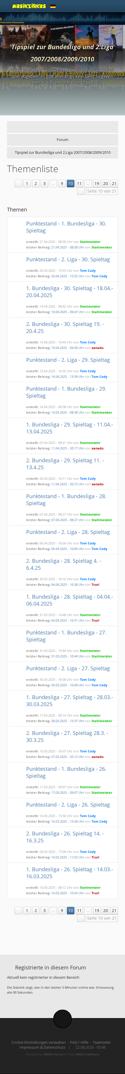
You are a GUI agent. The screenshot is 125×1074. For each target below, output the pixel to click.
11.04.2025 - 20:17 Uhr (67, 448)
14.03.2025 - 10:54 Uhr (67, 893)
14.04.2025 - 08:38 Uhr (67, 412)
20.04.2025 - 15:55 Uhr (67, 276)
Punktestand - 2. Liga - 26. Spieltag (68, 804)
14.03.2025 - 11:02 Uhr (67, 857)
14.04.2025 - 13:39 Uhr (67, 376)
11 (79, 183)
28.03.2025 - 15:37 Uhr (67, 721)
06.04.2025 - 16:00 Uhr (67, 548)
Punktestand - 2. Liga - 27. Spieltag (68, 668)
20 (105, 183)
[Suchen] (99, 6)
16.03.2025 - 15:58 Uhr (67, 821)
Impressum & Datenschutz (42, 1047)
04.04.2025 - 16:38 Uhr (67, 584)
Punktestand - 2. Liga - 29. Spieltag (68, 359)
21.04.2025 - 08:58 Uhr (67, 247)
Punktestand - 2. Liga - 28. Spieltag (68, 531)
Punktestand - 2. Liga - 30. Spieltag (68, 259)
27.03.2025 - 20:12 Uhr (67, 756)
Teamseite (101, 1042)
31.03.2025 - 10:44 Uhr (67, 656)
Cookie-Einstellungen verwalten (38, 1042)
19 (96, 183)
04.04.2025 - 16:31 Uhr (67, 620)
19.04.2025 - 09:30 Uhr (67, 347)
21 (114, 183)
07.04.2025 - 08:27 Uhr (67, 520)
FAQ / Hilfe (79, 1042)
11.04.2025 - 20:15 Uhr (67, 484)
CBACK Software (87, 1054)
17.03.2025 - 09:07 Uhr (67, 792)
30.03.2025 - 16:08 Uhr (67, 685)
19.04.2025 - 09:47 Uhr (67, 312)
